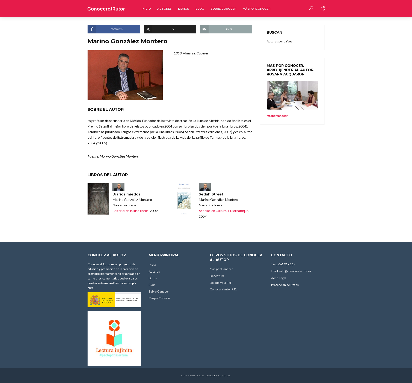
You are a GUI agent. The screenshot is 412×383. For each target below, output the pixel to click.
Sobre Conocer (223, 8)
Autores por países (279, 41)
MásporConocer (256, 8)
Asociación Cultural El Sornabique (223, 211)
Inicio (146, 8)
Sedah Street (211, 194)
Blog (199, 8)
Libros (183, 8)
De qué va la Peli (221, 282)
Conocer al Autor (218, 375)
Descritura (217, 276)
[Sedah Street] (184, 199)
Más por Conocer (221, 269)
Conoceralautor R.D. (223, 289)
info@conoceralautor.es (295, 271)
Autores (164, 8)
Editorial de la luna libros (130, 211)
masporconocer (277, 115)
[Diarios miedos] (98, 199)
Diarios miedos (126, 194)
